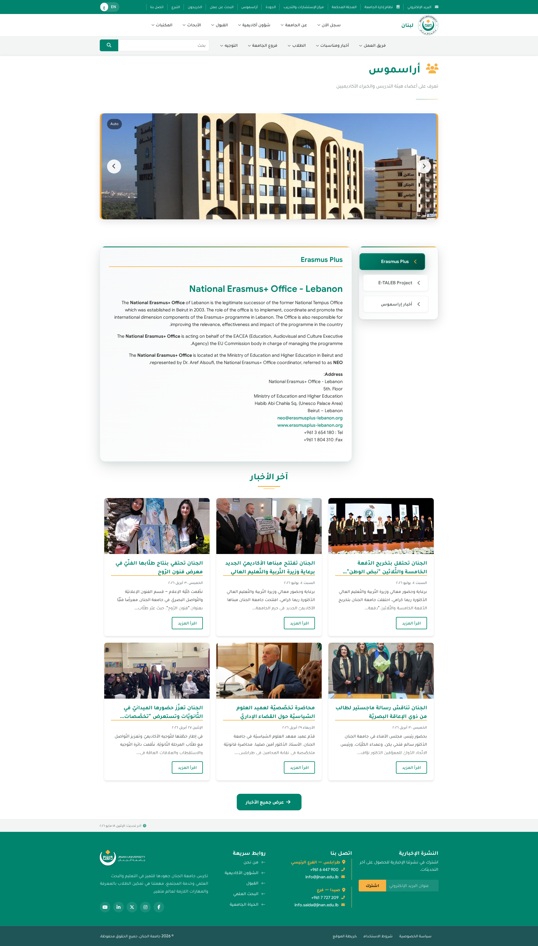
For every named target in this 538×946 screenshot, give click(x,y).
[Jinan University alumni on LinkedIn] (118, 907)
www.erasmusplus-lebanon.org (310, 425)
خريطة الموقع (345, 935)
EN (113, 6)
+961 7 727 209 (324, 897)
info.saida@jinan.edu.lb (316, 904)
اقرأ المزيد (408, 623)
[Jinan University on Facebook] (159, 907)
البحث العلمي (245, 893)
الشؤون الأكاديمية (241, 872)
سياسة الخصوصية (415, 935)
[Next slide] (114, 166)
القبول (252, 883)
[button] (329, 25)
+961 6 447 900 (324, 869)
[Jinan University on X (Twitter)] (132, 907)
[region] (269, 166)
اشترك (372, 885)
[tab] (392, 261)
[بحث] (109, 45)
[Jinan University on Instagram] (145, 907)
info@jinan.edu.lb (321, 876)
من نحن (251, 862)
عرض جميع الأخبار (265, 802)
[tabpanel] (226, 354)
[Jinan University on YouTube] (105, 907)
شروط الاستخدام (378, 935)
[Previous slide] (424, 166)
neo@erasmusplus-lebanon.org (310, 418)
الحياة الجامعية (244, 904)
